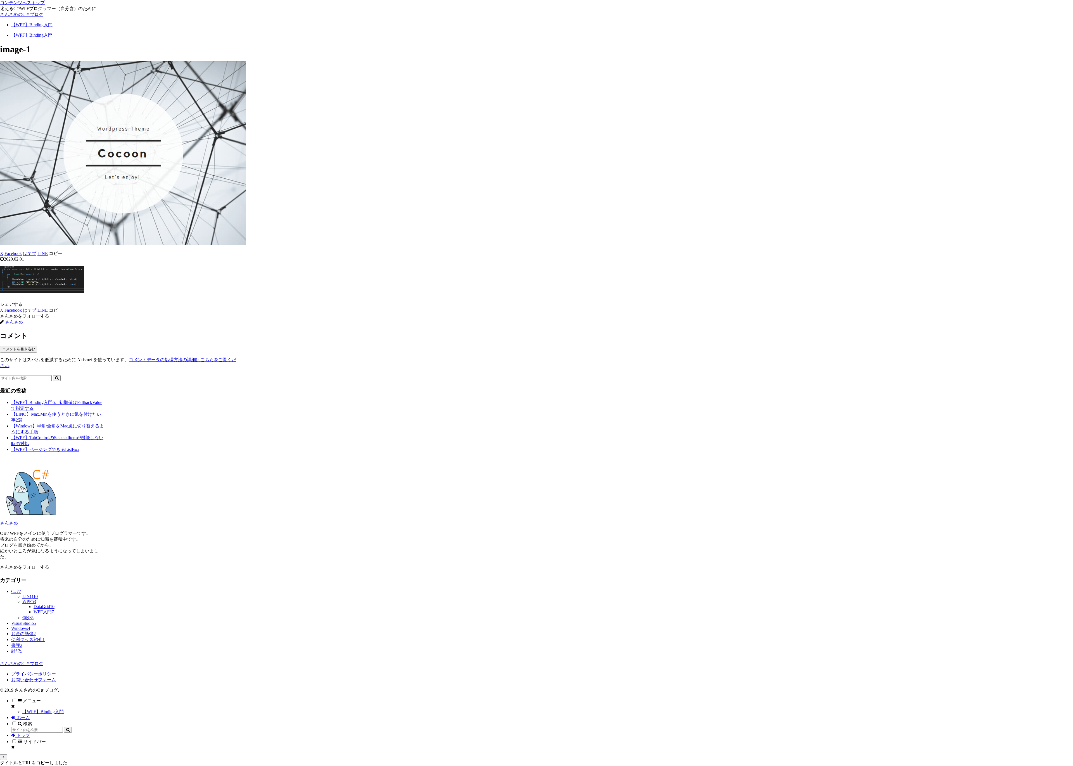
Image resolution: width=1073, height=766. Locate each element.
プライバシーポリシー (33, 674)
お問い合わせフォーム (33, 679)
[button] (55, 253)
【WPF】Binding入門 (43, 711)
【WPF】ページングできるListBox (45, 449)
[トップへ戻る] (3, 757)
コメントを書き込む (18, 349)
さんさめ (9, 523)
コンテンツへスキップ (22, 2)
